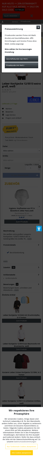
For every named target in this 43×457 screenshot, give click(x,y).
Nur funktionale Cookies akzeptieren (21, 446)
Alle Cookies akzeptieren (21, 453)
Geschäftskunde (17, 59)
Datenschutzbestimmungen (25, 441)
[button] (39, 228)
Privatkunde (15, 65)
